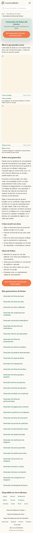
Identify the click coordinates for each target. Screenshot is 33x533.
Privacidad (17, 524)
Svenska (5, 504)
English (5, 496)
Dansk (13, 504)
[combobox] (16, 8)
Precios (21, 521)
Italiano (5, 500)
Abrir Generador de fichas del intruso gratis (16, 34)
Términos (28, 521)
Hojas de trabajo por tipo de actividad (15, 518)
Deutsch (12, 496)
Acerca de (5, 521)
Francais (12, 500)
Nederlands (21, 496)
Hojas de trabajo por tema (15, 514)
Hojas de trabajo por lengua (16, 510)
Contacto (13, 521)
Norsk (19, 504)
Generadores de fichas (14, 14)
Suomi (26, 504)
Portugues (21, 500)
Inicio (3, 14)
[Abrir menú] (30, 3)
